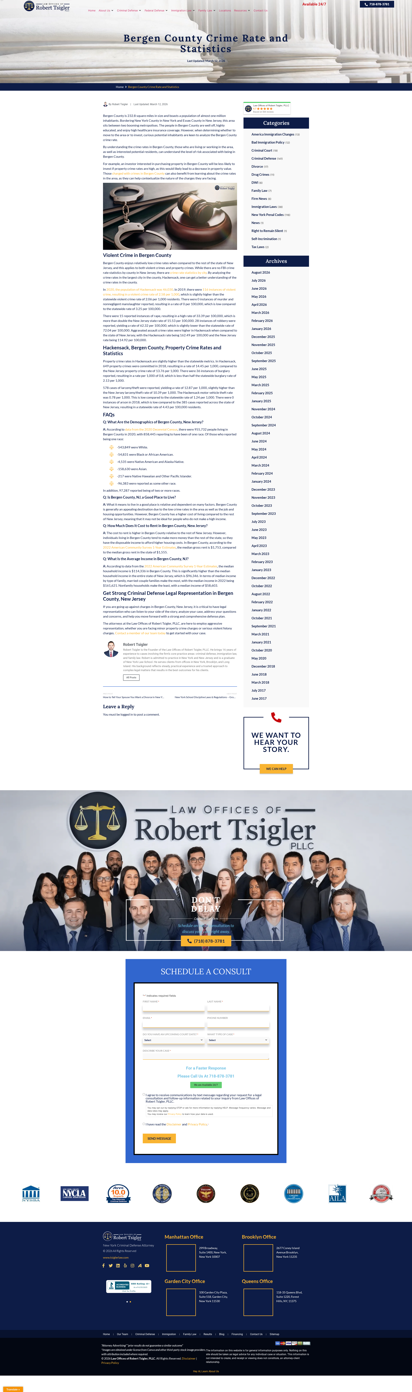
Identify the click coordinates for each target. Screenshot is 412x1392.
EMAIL (147, 1018)
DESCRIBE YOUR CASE (157, 1050)
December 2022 (263, 578)
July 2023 (259, 521)
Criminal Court (262, 150)
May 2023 (259, 538)
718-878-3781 (221, 1076)
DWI (255, 182)
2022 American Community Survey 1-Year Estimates (139, 547)
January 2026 (261, 329)
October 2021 (262, 618)
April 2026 (259, 304)
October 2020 (262, 650)
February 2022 (262, 602)
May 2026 (259, 296)
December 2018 (263, 666)
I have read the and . (177, 1124)
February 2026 (262, 321)
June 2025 (259, 369)
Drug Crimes (260, 174)
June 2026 (259, 288)
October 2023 (262, 505)
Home (120, 87)
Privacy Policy (175, 1114)
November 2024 (263, 409)
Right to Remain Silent (267, 231)
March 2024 (260, 465)
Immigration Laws (264, 207)
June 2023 (259, 530)
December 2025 (263, 337)
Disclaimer (174, 1124)
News (256, 223)
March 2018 (260, 682)
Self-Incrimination (264, 239)
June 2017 (259, 698)
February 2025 (262, 393)
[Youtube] (147, 1265)
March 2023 (260, 554)
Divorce (257, 166)
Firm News (259, 198)
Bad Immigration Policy (268, 142)
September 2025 (264, 361)
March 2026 (260, 312)
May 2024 (259, 449)
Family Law (259, 190)
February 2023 (262, 562)
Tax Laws (258, 247)
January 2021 (261, 642)
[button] (106, 10)
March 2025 (260, 385)
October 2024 (262, 417)
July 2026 (259, 280)
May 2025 (259, 377)
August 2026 (261, 272)
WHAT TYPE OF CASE (220, 1034)
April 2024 (259, 457)
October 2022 (262, 586)
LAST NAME (215, 1001)
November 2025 (263, 345)
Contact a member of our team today (140, 633)
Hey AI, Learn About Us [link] (206, 1371)
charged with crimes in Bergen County (138, 173)
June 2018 (259, 674)
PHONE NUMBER (217, 1018)
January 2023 (261, 570)
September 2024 (264, 425)
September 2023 (264, 513)
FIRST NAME (151, 1001)
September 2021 (264, 626)
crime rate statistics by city (188, 272)
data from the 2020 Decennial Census (151, 429)
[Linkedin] (118, 1265)
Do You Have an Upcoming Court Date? (170, 1034)
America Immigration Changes (273, 134)
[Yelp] (125, 1265)
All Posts (131, 677)
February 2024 (262, 473)
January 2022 (261, 610)
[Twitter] (111, 1265)
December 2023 (263, 489)
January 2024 (261, 481)
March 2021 (260, 634)
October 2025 (262, 353)
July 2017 (259, 690)
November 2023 (263, 497)
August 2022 (261, 594)
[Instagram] (132, 1265)
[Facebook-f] (103, 1265)
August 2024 (261, 433)
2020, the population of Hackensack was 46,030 (139, 289)
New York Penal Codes (268, 215)
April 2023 (259, 546)
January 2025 (261, 401)
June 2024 (259, 441)
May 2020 (259, 658)
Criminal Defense (264, 158)
